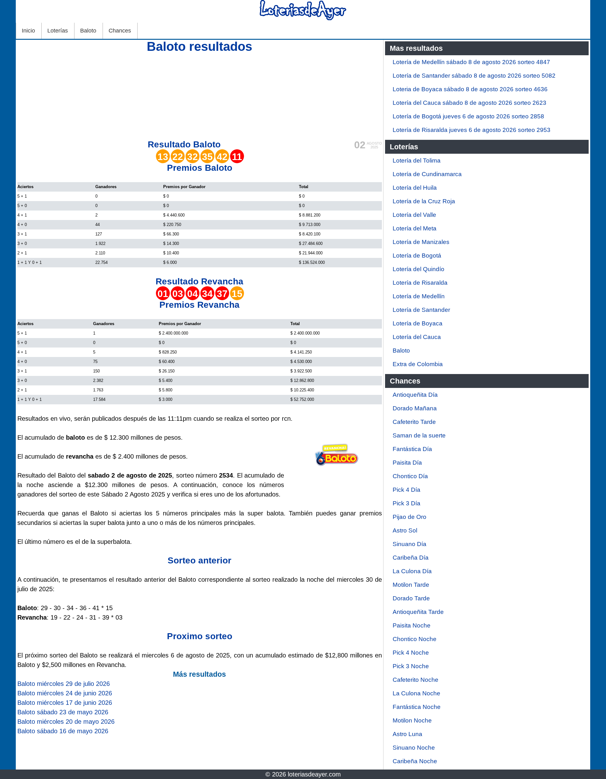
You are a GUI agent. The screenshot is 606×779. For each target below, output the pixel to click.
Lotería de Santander (421, 309)
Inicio (28, 30)
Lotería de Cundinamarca (427, 174)
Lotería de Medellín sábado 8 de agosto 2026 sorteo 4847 (471, 62)
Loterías (57, 30)
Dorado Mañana (415, 408)
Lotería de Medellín (419, 296)
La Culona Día (412, 571)
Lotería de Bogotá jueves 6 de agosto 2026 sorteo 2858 (468, 116)
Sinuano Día (409, 544)
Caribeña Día (411, 557)
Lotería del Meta (415, 228)
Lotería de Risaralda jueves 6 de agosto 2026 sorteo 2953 (471, 130)
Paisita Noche (412, 625)
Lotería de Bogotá (417, 255)
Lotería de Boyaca (418, 323)
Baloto (88, 30)
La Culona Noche (416, 693)
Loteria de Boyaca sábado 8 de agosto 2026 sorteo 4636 (470, 89)
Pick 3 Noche (411, 666)
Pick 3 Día (406, 503)
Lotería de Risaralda (420, 282)
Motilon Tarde (411, 584)
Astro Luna (407, 734)
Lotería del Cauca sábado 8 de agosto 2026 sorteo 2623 (469, 102)
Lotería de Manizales (421, 242)
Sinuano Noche (414, 747)
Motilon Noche (412, 720)
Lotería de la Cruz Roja (424, 201)
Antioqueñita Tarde (418, 612)
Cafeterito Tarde (414, 422)
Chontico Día (410, 476)
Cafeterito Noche (415, 679)
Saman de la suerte (419, 435)
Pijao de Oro (409, 517)
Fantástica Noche (417, 707)
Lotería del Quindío (418, 269)
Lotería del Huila (415, 187)
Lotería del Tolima (417, 160)
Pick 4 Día (406, 489)
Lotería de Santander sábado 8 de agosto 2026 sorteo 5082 (474, 75)
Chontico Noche (415, 639)
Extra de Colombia (418, 364)
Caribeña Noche (415, 761)
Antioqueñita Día (415, 394)
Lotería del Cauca (417, 337)
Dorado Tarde (411, 598)
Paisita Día (407, 462)
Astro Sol (405, 530)
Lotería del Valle (414, 214)
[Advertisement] (199, 95)
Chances (120, 30)
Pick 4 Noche (411, 652)
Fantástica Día (412, 449)
